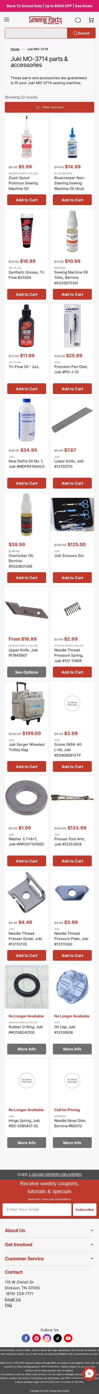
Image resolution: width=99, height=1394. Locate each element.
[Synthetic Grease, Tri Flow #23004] (27, 255)
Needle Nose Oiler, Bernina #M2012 (70, 1123)
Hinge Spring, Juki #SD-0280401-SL (24, 1123)
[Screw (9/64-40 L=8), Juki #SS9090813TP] (72, 728)
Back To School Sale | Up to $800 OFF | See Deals (49, 6)
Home (15, 49)
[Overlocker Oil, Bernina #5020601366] (27, 539)
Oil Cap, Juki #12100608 (64, 1030)
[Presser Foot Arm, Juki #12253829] (72, 822)
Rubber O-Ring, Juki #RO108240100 (26, 1030)
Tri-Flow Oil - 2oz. (24, 366)
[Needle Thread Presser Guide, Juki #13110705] (27, 917)
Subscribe (84, 1209)
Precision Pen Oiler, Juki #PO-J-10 (71, 369)
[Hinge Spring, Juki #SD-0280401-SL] (27, 1105)
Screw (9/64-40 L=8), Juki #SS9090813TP (67, 749)
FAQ (8, 1305)
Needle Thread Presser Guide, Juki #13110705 (25, 938)
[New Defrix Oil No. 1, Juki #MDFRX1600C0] (27, 444)
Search (84, 33)
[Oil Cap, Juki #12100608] (72, 1011)
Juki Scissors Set (69, 555)
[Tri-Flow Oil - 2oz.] (27, 350)
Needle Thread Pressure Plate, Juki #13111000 (71, 938)
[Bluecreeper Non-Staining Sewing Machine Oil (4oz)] (72, 161)
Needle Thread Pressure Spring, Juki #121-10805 (68, 655)
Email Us (13, 1299)
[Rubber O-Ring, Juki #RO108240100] (27, 1011)
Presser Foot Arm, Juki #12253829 (69, 842)
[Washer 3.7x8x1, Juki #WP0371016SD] (27, 822)
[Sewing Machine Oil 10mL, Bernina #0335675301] (72, 255)
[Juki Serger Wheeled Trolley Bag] (27, 728)
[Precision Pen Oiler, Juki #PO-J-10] (72, 350)
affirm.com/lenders (50, 1366)
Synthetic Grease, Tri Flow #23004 (26, 275)
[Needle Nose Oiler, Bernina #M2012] (72, 1105)
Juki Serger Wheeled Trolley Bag (26, 747)
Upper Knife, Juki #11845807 (23, 653)
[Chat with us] (78, 20)
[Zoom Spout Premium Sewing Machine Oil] (27, 161)
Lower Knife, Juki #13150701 (69, 464)
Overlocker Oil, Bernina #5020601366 (21, 561)
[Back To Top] (92, 1387)
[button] (6, 20)
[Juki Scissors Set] (72, 539)
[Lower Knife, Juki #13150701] (72, 444)
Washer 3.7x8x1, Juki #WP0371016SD (26, 842)
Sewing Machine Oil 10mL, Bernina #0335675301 (71, 277)
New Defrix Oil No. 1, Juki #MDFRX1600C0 (26, 464)
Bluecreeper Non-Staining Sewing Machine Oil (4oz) (69, 183)
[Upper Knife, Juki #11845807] (27, 633)
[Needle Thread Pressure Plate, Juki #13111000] (72, 917)
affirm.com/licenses (75, 1378)
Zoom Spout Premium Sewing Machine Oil (23, 183)
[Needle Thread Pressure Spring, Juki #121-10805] (72, 633)
